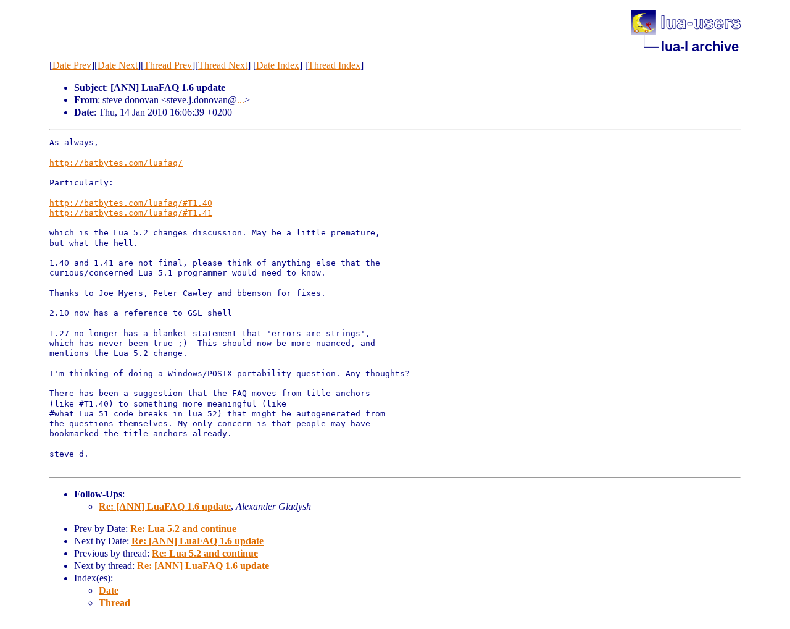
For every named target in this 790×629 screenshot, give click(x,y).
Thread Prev (168, 65)
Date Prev (71, 65)
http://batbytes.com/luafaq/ (116, 162)
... (240, 100)
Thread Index (334, 65)
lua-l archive (700, 46)
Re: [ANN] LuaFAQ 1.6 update (165, 506)
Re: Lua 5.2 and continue (183, 528)
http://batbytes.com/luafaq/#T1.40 (130, 203)
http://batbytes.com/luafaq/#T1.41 (130, 212)
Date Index (277, 65)
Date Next (118, 65)
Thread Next (222, 65)
